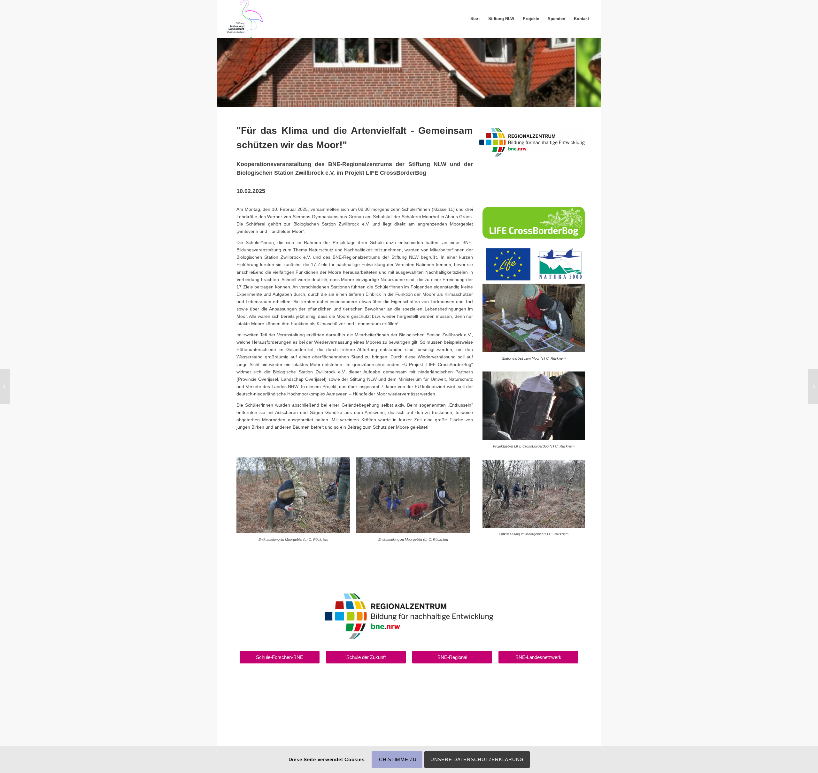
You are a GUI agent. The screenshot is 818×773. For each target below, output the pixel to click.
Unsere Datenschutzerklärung (477, 759)
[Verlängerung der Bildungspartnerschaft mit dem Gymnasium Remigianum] (5, 386)
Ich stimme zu (397, 759)
